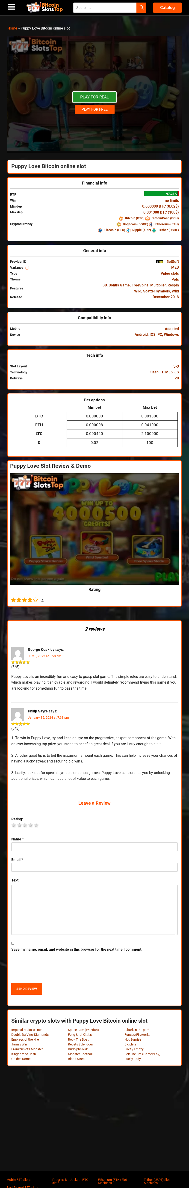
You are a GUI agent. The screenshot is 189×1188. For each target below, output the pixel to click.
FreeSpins (140, 285)
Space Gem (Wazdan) (83, 1029)
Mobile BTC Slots (18, 1180)
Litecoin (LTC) (115, 230)
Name (17, 839)
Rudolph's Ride (78, 1049)
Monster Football (80, 1054)
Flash (154, 372)
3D (105, 285)
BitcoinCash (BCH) (165, 218)
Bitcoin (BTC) (134, 218)
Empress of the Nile (25, 1039)
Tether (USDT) (168, 230)
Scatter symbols (156, 291)
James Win (19, 1044)
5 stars (36, 825)
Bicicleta (130, 1044)
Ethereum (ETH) (167, 224)
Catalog (167, 7)
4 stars (31, 825)
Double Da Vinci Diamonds (30, 1034)
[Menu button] (11, 7)
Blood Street (77, 1058)
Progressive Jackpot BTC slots (70, 1181)
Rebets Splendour (80, 1044)
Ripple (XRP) (142, 230)
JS (176, 372)
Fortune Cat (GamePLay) (142, 1054)
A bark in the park (136, 1029)
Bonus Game (119, 285)
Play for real (94, 97)
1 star (14, 825)
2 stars (19, 825)
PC (159, 334)
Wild (175, 291)
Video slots (170, 273)
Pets (175, 279)
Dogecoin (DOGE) (135, 224)
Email (17, 860)
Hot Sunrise (132, 1039)
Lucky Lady (132, 1058)
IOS (153, 334)
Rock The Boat (78, 1039)
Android (141, 334)
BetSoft (172, 261)
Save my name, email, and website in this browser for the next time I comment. (76, 949)
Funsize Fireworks (137, 1034)
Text (14, 880)
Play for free (95, 109)
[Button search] (141, 8)
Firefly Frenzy (134, 1049)
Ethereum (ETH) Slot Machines (112, 1181)
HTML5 (166, 372)
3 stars (25, 825)
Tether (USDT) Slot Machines (157, 1181)
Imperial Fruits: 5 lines (26, 1029)
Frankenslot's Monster (27, 1049)
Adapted (172, 329)
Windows (171, 334)
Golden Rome (20, 1058)
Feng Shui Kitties (80, 1034)
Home (12, 28)
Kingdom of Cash (23, 1054)
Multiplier (158, 285)
